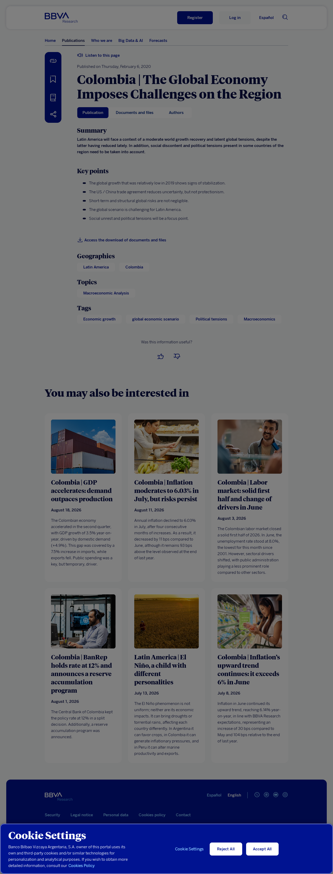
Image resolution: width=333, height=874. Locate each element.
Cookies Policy (81, 865)
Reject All (226, 849)
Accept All (262, 849)
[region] (166, 849)
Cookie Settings (189, 849)
